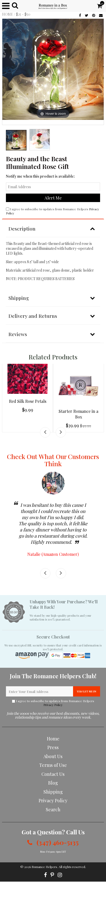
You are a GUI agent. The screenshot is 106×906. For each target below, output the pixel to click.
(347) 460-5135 (57, 842)
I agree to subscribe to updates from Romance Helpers (55, 703)
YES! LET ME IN (86, 691)
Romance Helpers (44, 867)
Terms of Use (53, 765)
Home (7, 14)
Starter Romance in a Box (78, 413)
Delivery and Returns (32, 315)
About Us (53, 756)
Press (53, 747)
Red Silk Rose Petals (27, 401)
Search (53, 809)
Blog (53, 783)
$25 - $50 (23, 14)
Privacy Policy (53, 705)
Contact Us (53, 774)
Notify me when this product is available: (40, 176)
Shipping (18, 297)
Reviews (17, 334)
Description (22, 228)
